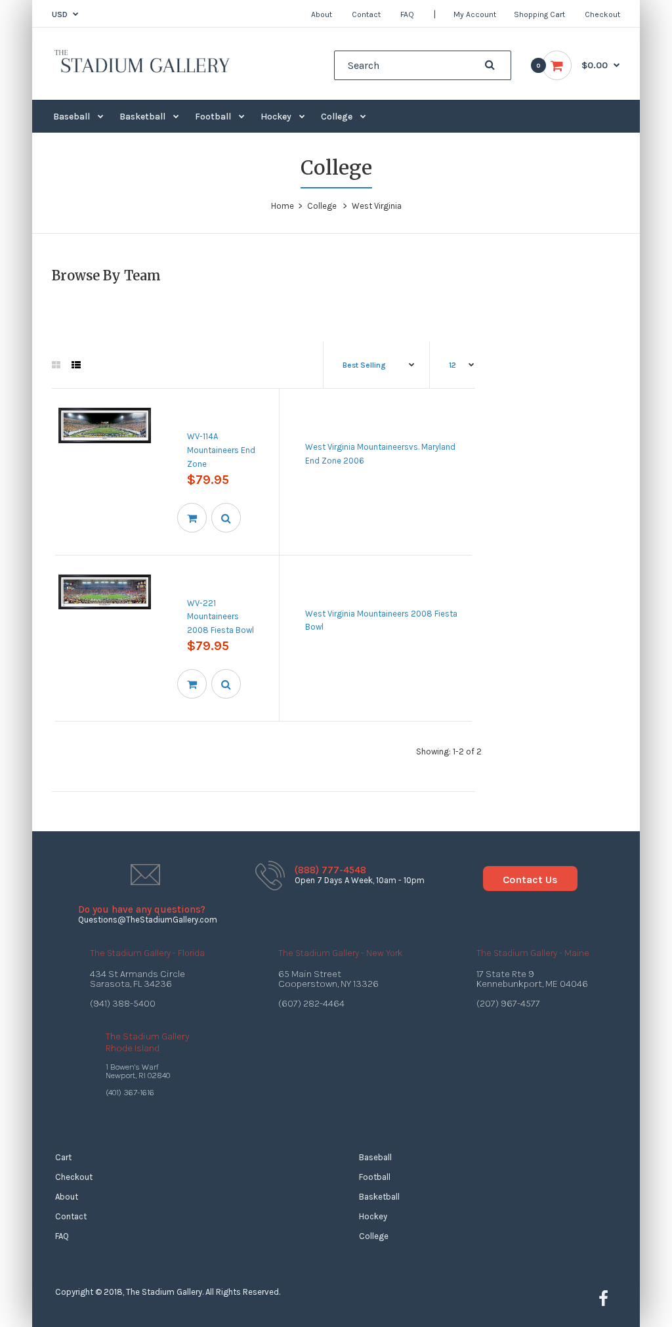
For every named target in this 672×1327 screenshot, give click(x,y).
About (321, 14)
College (322, 206)
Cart (63, 1157)
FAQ (407, 14)
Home (282, 206)
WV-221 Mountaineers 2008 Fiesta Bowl (220, 617)
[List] (76, 366)
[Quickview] (226, 518)
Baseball (375, 1157)
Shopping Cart (539, 14)
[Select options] (192, 518)
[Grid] (56, 366)
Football (374, 1177)
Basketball (379, 1197)
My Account (474, 14)
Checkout (602, 14)
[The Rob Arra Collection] (142, 71)
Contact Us (530, 879)
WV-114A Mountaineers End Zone (221, 450)
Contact (366, 14)
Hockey (373, 1216)
